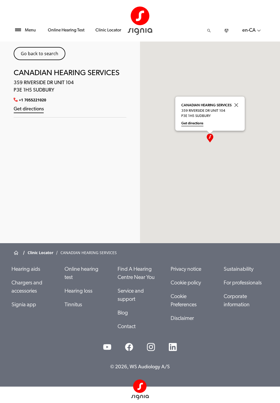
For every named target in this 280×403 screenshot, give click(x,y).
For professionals (243, 283)
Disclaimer (182, 318)
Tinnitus (73, 305)
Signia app (23, 305)
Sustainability (238, 269)
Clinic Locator (108, 30)
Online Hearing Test (66, 30)
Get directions (29, 109)
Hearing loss (78, 291)
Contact (127, 327)
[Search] (208, 30)
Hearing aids (25, 269)
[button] (210, 138)
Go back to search (39, 54)
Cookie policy (186, 283)
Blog (123, 313)
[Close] (236, 104)
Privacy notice (186, 269)
